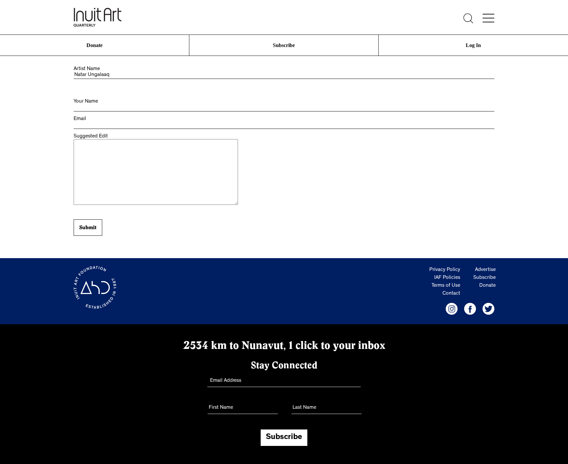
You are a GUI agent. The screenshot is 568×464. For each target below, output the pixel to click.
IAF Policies (447, 278)
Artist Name (87, 69)
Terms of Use (446, 285)
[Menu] (488, 18)
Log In (473, 45)
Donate (94, 45)
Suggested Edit (91, 136)
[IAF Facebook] (470, 309)
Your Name (86, 101)
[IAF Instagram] (452, 309)
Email (80, 119)
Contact (451, 293)
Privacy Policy (444, 270)
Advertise (485, 270)
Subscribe (284, 45)
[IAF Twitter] (488, 309)
